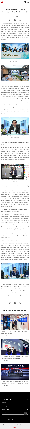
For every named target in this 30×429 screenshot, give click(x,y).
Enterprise (8, 416)
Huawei (3, 416)
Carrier (12, 416)
